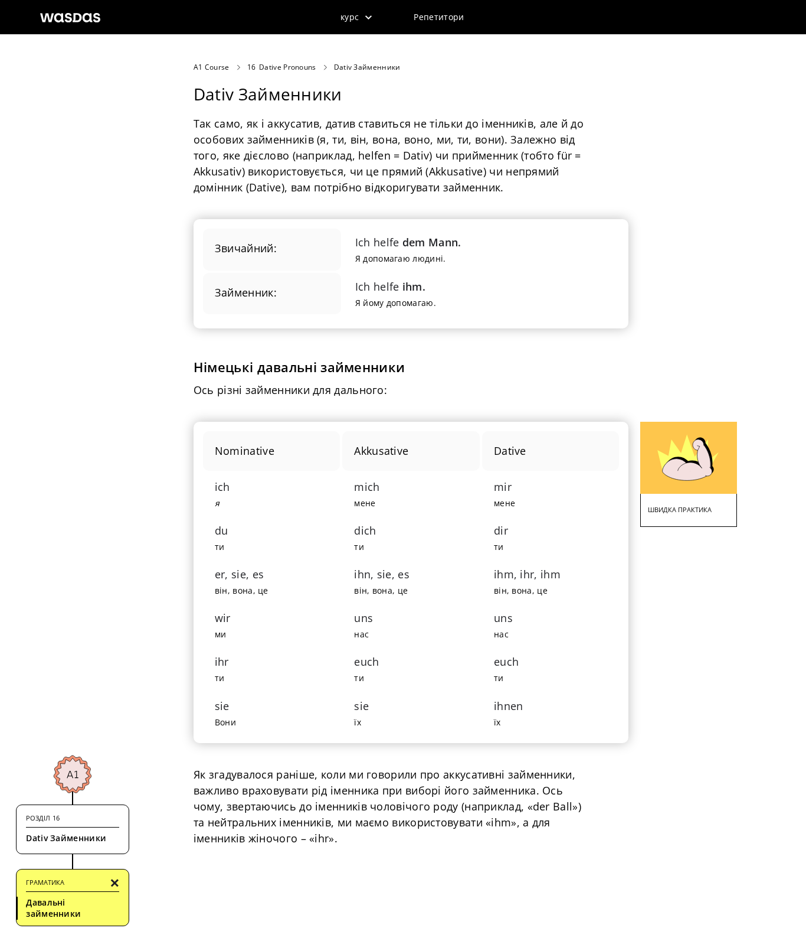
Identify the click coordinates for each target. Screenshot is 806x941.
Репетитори (439, 16)
